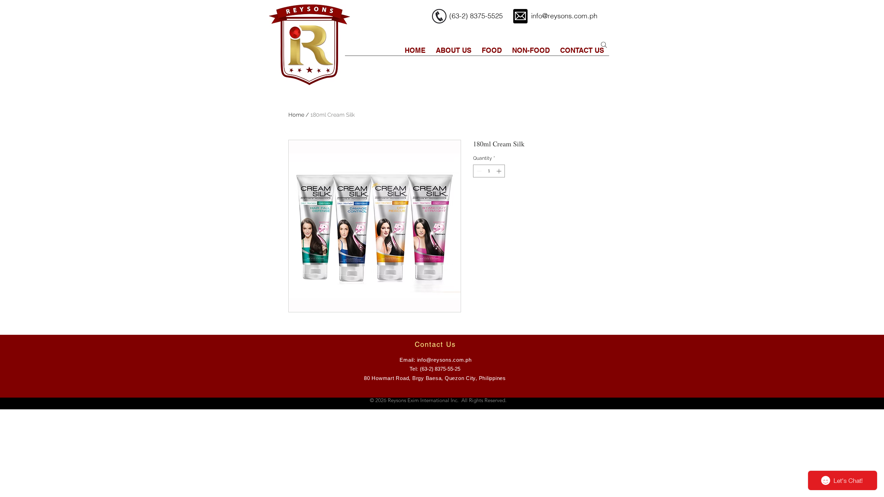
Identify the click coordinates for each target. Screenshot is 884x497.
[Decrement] (478, 171)
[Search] (604, 45)
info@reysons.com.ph (564, 15)
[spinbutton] (489, 171)
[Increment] (499, 171)
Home (296, 114)
